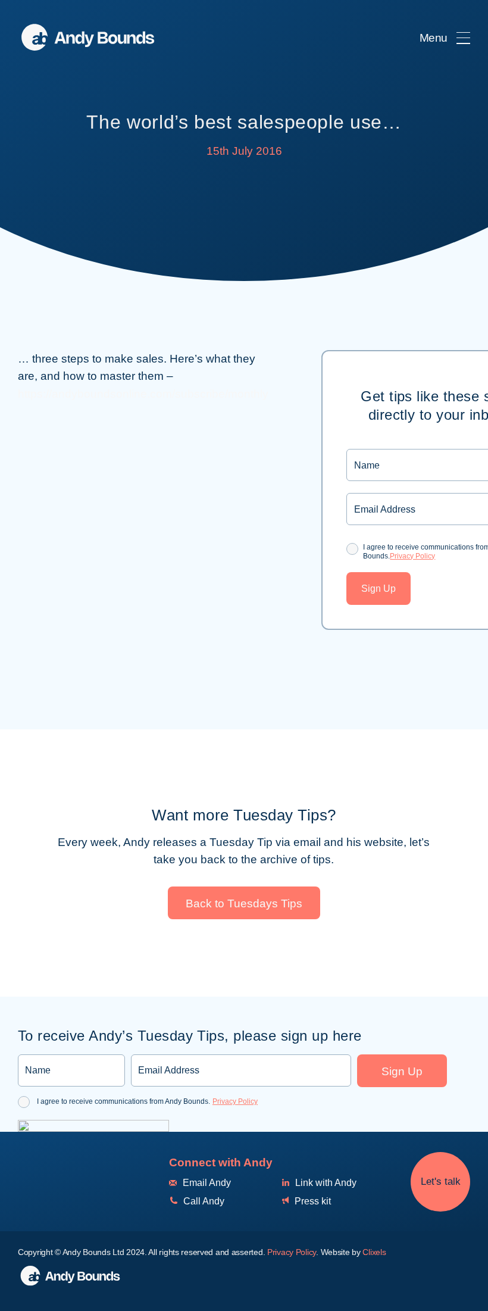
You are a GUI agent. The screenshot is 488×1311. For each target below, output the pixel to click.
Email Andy (205, 1183)
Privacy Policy (412, 556)
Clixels (374, 1252)
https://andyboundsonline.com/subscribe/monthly (143, 394)
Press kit (311, 1201)
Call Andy (202, 1201)
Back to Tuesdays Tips (244, 903)
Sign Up (378, 588)
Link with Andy (324, 1183)
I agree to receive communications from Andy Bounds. (147, 1101)
